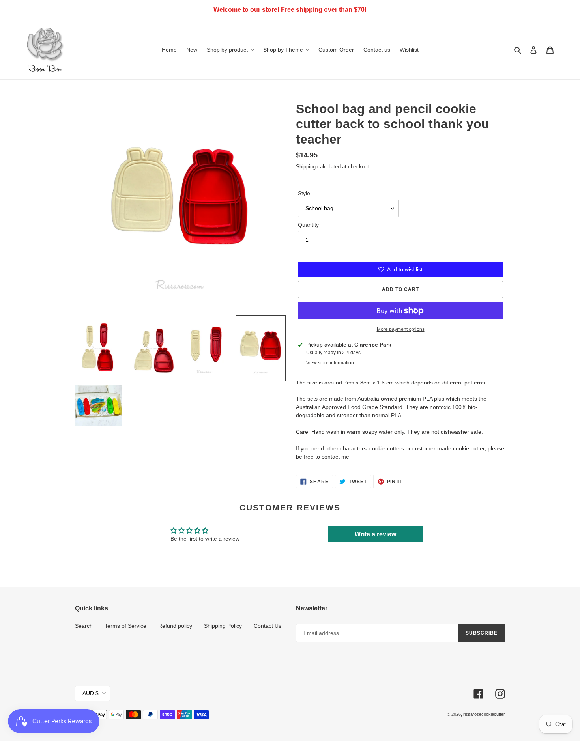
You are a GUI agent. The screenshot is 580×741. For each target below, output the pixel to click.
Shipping (306, 167)
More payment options (401, 329)
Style (304, 193)
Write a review (375, 534)
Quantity (308, 225)
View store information (330, 363)
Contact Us (267, 626)
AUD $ (90, 693)
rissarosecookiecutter (484, 714)
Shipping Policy (223, 626)
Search (84, 626)
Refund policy (175, 626)
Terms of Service (125, 626)
